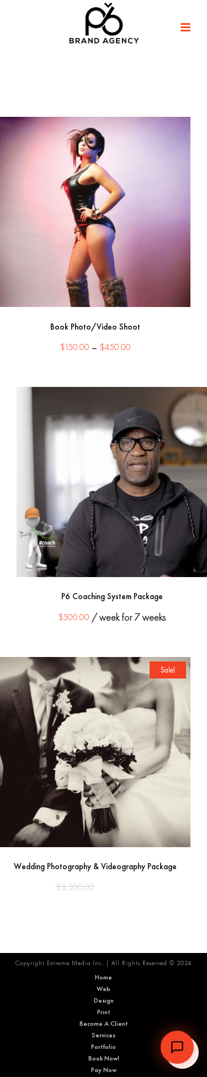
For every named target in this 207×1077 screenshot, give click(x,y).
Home (103, 977)
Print (103, 1012)
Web (103, 988)
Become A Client (103, 1023)
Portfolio (103, 1046)
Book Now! (103, 1058)
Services (103, 1035)
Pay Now (103, 1069)
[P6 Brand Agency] (104, 25)
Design (104, 1000)
